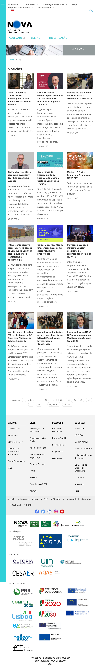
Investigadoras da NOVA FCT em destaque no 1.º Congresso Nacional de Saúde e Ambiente (20, 336)
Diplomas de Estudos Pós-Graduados (14, 451)
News (18, 59)
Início (11, 59)
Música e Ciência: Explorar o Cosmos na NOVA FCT (78, 175)
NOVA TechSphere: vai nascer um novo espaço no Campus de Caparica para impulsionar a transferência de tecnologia (20, 252)
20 (46, 400)
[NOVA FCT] (20, 26)
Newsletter (80, 484)
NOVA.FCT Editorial (83, 448)
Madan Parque (81, 441)
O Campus (57, 458)
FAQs (10, 467)
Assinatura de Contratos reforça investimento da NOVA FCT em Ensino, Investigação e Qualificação (50, 338)
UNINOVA (79, 435)
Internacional (44, 7)
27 (31, 404)
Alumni (33, 490)
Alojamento (57, 451)
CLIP (46, 499)
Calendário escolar (16, 461)
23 (69, 400)
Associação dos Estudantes (37, 430)
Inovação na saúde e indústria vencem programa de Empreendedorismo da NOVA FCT (79, 250)
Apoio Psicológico (38, 447)
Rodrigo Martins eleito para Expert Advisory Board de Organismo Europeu (19, 176)
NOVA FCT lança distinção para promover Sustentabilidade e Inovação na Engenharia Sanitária (50, 98)
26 (89, 400)
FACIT (32, 470)
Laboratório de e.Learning (78, 499)
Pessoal (33, 477)
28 (39, 404)
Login (12, 499)
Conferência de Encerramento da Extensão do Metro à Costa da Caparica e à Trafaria (48, 178)
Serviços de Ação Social (38, 439)
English (12, 10)
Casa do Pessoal (37, 464)
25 (81, 400)
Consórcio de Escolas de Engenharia (81, 467)
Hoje (74, 4)
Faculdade (15, 37)
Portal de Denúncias (57, 430)
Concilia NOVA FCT (38, 484)
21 (53, 400)
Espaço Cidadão (59, 438)
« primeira (16, 400)
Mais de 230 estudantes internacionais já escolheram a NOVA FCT (79, 95)
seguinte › (54, 404)
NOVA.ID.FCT (80, 428)
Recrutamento (59, 444)
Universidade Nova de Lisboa (83, 456)
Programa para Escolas (19, 7)
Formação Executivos (53, 4)
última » (67, 404)
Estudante (13, 4)
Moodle (56, 499)
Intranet (24, 499)
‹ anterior (31, 400)
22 (61, 400)
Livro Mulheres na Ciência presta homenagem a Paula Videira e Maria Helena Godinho (19, 98)
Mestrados (13, 435)
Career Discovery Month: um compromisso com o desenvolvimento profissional (50, 249)
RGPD (29, 505)
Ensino (35, 37)
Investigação (58, 37)
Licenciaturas (14, 428)
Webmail (16, 505)
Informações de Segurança (37, 456)
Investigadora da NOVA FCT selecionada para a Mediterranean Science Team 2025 (79, 336)
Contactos (79, 477)
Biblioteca (31, 4)
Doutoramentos (15, 441)
